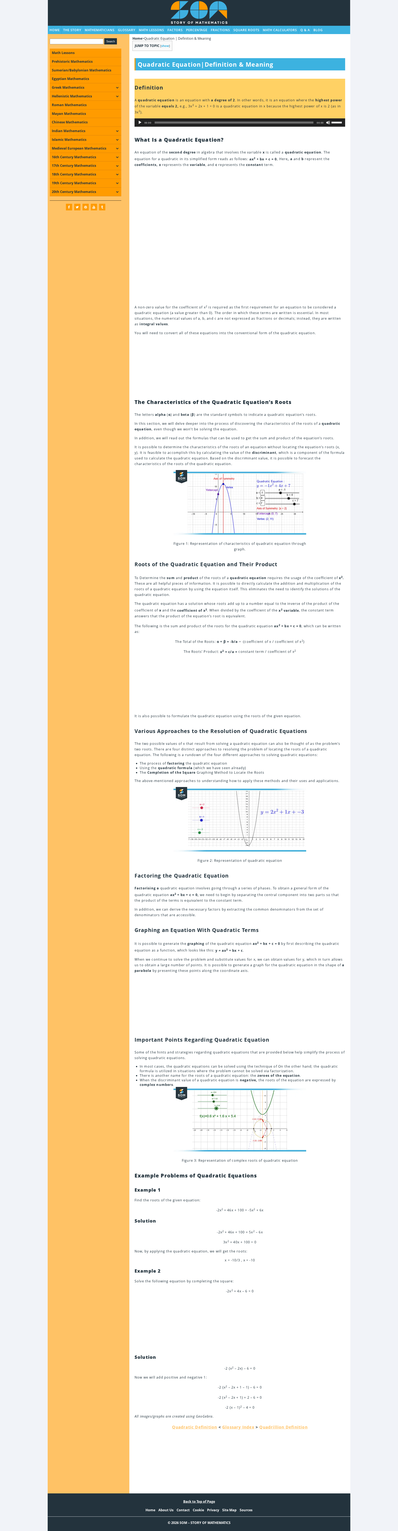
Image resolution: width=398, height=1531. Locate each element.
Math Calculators (280, 30)
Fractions (220, 30)
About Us (166, 1510)
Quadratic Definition (194, 1427)
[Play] (140, 122)
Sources (246, 1510)
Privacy (213, 1510)
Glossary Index (238, 1427)
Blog (318, 30)
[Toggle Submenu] (117, 87)
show (165, 46)
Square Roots (246, 30)
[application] (240, 122)
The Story (72, 30)
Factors (175, 30)
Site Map (229, 1510)
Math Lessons (151, 30)
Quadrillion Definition (283, 1427)
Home (55, 30)
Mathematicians (99, 30)
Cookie (198, 1510)
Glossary (126, 30)
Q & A (305, 30)
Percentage (196, 30)
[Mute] (328, 122)
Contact (183, 1510)
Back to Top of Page (199, 1501)
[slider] (337, 122)
